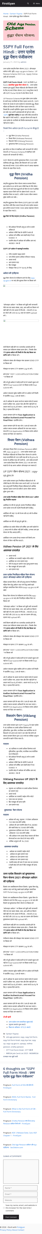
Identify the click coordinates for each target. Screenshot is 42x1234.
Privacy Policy (6, 1230)
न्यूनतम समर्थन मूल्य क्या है (17, 1024)
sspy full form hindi (11, 1040)
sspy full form (31, 1037)
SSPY (6, 115)
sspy (22, 1037)
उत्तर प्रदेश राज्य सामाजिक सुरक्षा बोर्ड (21, 1022)
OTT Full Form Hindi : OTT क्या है (19, 1050)
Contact (21, 1230)
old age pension (13, 1037)
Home (5, 13)
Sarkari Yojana (16, 13)
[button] (28, 3)
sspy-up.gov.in (12, 1043)
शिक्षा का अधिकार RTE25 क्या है (20, 1027)
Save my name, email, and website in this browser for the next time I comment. (21, 1208)
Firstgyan (21, 1227)
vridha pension (17, 1047)
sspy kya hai (26, 1040)
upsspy (23, 1043)
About (14, 1230)
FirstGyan (8, 3)
